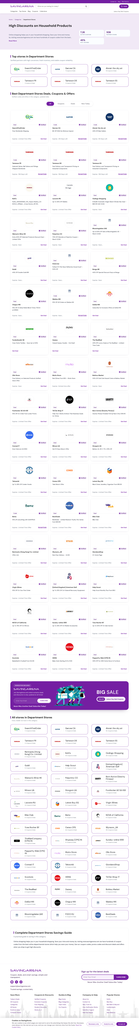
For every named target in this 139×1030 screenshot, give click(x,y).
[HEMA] (69, 646)
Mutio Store (56, 375)
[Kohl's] (29, 187)
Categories (14, 11)
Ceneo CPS (56, 481)
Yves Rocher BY (98, 623)
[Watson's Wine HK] (29, 222)
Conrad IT (16, 446)
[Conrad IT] (29, 434)
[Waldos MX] (69, 291)
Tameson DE (57, 163)
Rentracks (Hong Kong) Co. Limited (25, 552)
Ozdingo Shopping (99, 199)
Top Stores (22, 11)
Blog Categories (64, 1002)
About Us (86, 999)
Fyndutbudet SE (18, 340)
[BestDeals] (69, 505)
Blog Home (62, 999)
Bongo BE (96, 269)
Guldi (14, 269)
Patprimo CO (57, 234)
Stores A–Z (38, 1010)
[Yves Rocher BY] (110, 611)
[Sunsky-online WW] (69, 611)
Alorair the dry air (99, 128)
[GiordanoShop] (110, 540)
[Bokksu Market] (110, 364)
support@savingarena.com (20, 986)
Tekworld (15, 481)
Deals (73, 104)
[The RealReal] (110, 328)
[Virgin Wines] (29, 576)
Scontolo (15, 658)
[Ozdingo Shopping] (110, 187)
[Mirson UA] (69, 434)
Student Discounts (40, 1007)
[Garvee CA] (69, 116)
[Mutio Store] (69, 364)
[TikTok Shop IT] (69, 399)
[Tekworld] (29, 470)
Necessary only (94, 1024)
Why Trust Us (125, 1)
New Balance (111, 1012)
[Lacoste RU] (69, 187)
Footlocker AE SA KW (20, 411)
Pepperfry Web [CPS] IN (101, 658)
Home (11, 19)
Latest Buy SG (97, 481)
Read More (13, 41)
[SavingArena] (25, 970)
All (50, 104)
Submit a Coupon (88, 1010)
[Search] (86, 6)
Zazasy (55, 340)
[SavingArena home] (22, 6)
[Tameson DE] (69, 152)
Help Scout (96, 587)
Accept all (121, 1024)
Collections (43, 11)
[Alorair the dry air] (110, 116)
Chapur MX (16, 305)
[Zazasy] (69, 328)
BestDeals (56, 517)
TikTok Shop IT (57, 411)
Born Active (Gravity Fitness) (103, 411)
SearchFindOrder (18, 128)
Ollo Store (16, 375)
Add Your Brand (88, 1012)
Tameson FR (16, 163)
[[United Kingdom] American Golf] (69, 576)
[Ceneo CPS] (69, 470)
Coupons (35, 11)
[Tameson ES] (110, 152)
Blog (119, 1)
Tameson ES (96, 163)
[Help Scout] (110, 576)
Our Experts (62, 1007)
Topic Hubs (62, 1004)
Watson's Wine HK (19, 234)
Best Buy (109, 1002)
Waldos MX (56, 299)
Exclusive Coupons (40, 1002)
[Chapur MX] (29, 293)
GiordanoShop (97, 552)
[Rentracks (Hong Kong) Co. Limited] (29, 540)
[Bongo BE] (110, 258)
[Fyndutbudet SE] (29, 328)
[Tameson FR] (29, 152)
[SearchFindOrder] (29, 116)
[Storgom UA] (110, 434)
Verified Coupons (40, 999)
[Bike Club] (110, 505)
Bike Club (96, 517)
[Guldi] (29, 258)
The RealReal (97, 340)
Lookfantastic (111, 1007)
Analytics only (108, 1024)
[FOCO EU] (69, 255)
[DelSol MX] (110, 293)
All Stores (13, 1007)
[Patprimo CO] (69, 222)
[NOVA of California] (29, 611)
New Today (86, 104)
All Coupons (14, 1002)
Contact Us (113, 1)
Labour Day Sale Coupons (121, 11)
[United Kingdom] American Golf (64, 587)
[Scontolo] (29, 646)
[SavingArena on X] (16, 981)
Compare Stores (15, 1012)
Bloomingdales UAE (99, 229)
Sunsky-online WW (59, 623)
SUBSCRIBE (44, 701)
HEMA (54, 658)
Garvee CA (56, 128)
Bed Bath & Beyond (113, 1004)
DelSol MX (96, 305)
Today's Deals (14, 999)
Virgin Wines (17, 587)
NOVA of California (19, 623)
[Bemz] (29, 505)
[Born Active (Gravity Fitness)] (110, 399)
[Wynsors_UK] (69, 540)
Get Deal (44, 139)
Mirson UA (56, 446)
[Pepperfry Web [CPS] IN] (110, 646)
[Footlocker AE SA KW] (29, 399)
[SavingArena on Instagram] (20, 981)
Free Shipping (38, 1004)
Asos (108, 1010)
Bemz (14, 517)
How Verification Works (90, 1007)
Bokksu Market (98, 375)
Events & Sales (15, 1010)
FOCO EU (55, 264)
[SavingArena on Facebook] (11, 981)
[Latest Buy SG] (110, 470)
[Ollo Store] (29, 364)
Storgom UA (96, 446)
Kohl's (14, 199)
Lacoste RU (56, 199)
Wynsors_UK (57, 552)
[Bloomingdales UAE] (110, 220)
